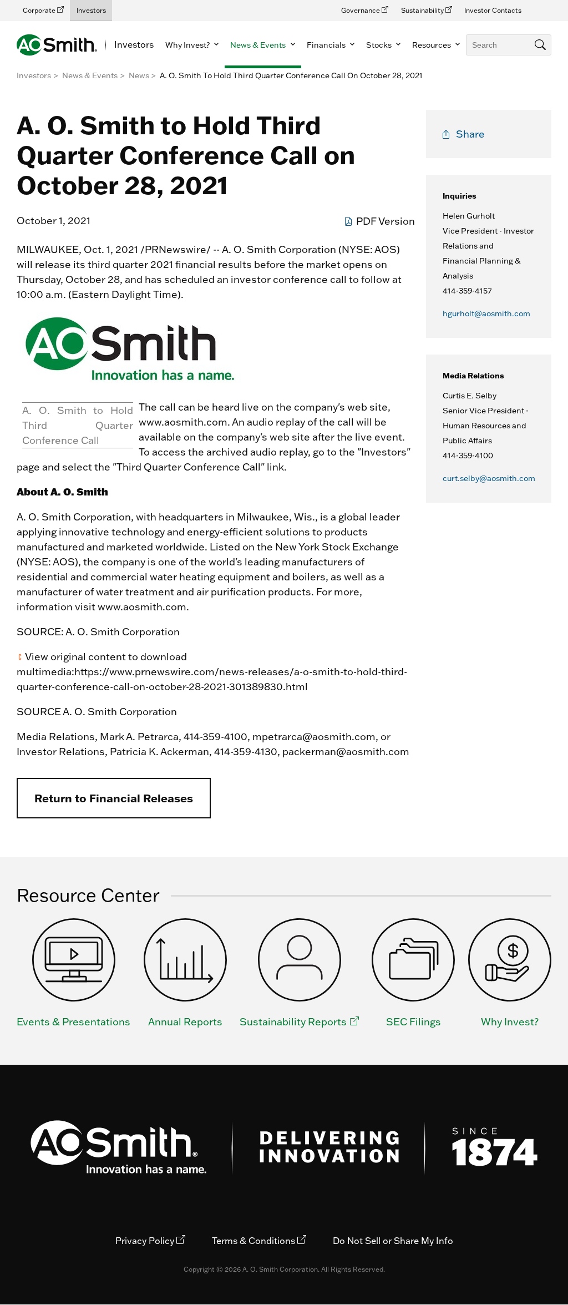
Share (470, 134)
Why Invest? (188, 45)
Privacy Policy (145, 1240)
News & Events (258, 45)
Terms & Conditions (254, 1240)
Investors (91, 10)
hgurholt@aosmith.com (486, 313)
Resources (432, 45)
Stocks (379, 45)
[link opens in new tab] (131, 382)
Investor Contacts (492, 10)
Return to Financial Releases (113, 798)
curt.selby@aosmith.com (489, 478)
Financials (327, 45)
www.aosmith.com (183, 422)
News (139, 75)
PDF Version (385, 221)
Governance (361, 10)
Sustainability (423, 10)
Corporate (40, 10)
